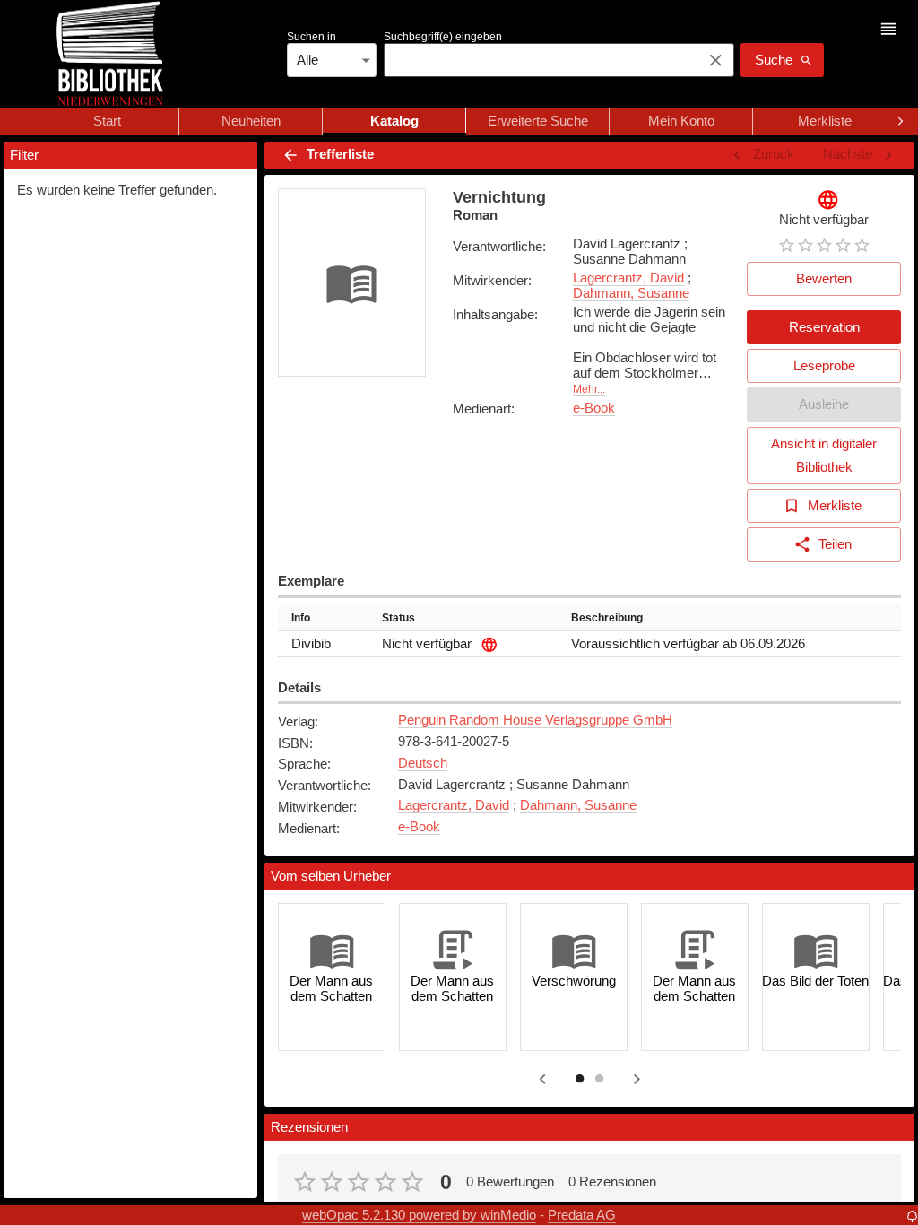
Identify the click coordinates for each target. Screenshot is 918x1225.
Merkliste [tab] (825, 120)
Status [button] (398, 618)
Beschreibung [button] (607, 618)
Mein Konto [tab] (681, 120)
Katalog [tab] (394, 120)
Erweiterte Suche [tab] (538, 120)
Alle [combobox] (307, 59)
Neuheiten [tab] (251, 120)
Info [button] (300, 618)
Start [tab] (107, 120)
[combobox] (538, 60)
